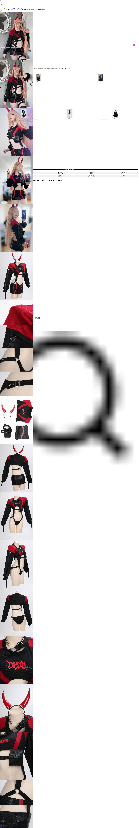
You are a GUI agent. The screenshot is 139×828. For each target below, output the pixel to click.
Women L (13, 48)
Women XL (18, 48)
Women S (2, 48)
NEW (21, 8)
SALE (19, 8)
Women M (7, 48)
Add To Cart (2, 827)
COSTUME (15, 8)
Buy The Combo (3, 85)
